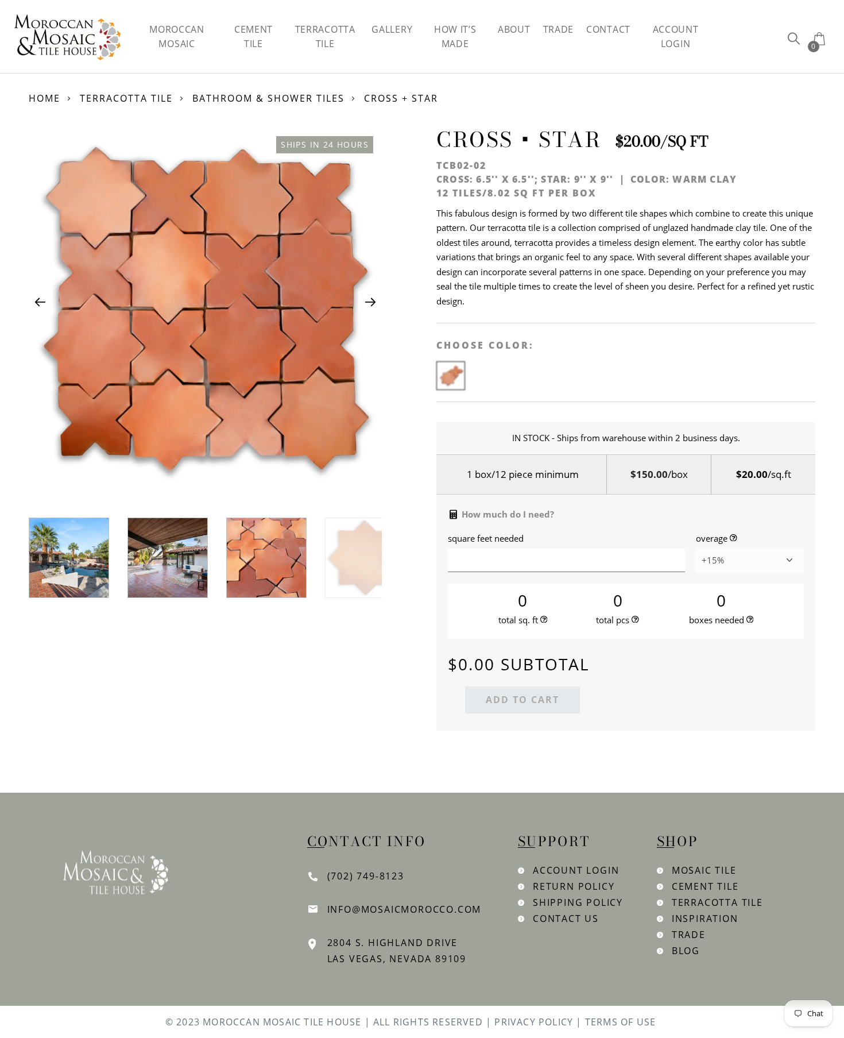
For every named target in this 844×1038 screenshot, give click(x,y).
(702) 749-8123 (365, 876)
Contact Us (566, 918)
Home (44, 98)
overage (711, 538)
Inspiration (705, 918)
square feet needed (486, 538)
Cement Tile (705, 886)
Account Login (576, 870)
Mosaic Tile (704, 870)
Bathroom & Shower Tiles (268, 98)
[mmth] (794, 38)
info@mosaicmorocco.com (404, 909)
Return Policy (573, 886)
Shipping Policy (578, 902)
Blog (686, 950)
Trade (689, 934)
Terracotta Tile (126, 98)
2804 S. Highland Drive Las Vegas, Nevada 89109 (396, 950)
